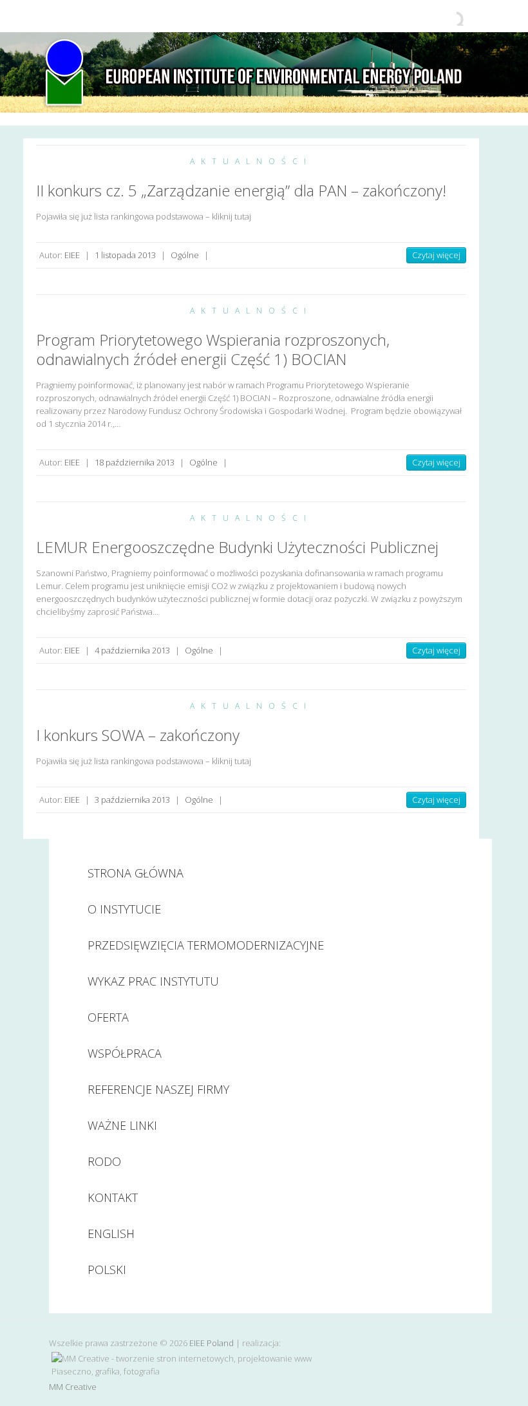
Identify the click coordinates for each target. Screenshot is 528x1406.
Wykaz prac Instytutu (153, 981)
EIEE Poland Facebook (447, 16)
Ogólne (185, 255)
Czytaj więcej (436, 255)
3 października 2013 (132, 799)
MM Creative (73, 1386)
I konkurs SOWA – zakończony (138, 734)
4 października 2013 (132, 650)
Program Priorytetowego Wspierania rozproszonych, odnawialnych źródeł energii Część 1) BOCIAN (213, 349)
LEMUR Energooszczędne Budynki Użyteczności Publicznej (237, 547)
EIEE (72, 255)
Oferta (108, 1017)
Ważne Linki (122, 1125)
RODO (104, 1161)
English (111, 1233)
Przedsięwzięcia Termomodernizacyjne (206, 945)
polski (107, 1269)
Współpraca (125, 1053)
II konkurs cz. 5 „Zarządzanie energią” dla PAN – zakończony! (241, 190)
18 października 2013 (134, 462)
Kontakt (113, 1197)
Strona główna (136, 873)
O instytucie (124, 909)
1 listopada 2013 (125, 255)
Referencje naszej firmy (158, 1089)
